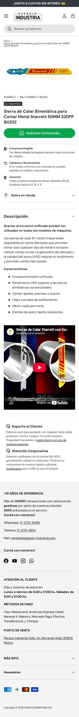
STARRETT (10, 97)
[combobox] (39, 29)
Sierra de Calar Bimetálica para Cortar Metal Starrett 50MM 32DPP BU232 (36, 44)
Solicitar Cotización (43, 133)
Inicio (7, 41)
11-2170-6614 (26, 530)
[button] (73, 16)
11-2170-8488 (30, 523)
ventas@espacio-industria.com (33, 538)
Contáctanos (13, 468)
